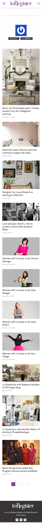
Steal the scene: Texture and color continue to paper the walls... (19, 151)
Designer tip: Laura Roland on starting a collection (17, 193)
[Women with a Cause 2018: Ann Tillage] (21, 342)
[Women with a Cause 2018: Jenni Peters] (21, 310)
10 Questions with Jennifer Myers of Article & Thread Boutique (21, 431)
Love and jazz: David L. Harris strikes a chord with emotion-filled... (17, 226)
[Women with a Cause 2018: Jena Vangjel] (21, 278)
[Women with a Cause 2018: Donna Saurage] (21, 246)
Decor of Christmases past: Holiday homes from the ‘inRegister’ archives (20, 111)
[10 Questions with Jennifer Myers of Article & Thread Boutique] (21, 410)
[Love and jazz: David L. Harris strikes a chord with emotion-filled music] (21, 212)
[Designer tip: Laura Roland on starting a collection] (21, 175)
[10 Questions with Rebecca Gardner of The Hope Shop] (21, 373)
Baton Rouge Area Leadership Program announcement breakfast (20, 469)
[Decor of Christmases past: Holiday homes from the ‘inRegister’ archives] (21, 77)
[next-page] (28, 484)
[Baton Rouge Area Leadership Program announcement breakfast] (21, 452)
